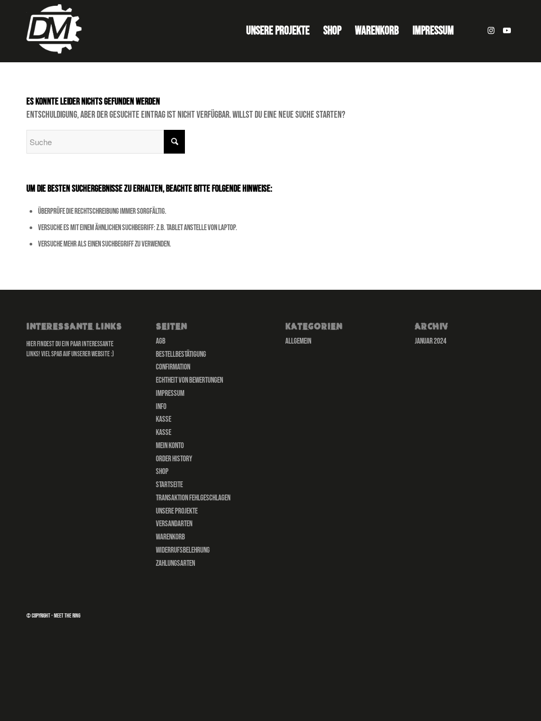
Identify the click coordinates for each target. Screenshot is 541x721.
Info (161, 407)
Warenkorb (170, 537)
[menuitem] (277, 31)
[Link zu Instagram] (491, 31)
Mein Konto (170, 446)
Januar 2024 (430, 341)
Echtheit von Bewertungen (189, 380)
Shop (162, 472)
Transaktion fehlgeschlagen (193, 498)
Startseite (169, 485)
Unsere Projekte (177, 511)
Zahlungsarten (175, 563)
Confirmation (173, 367)
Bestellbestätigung (181, 354)
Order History (174, 459)
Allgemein (298, 341)
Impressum (170, 393)
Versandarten (174, 524)
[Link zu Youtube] (507, 31)
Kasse (163, 419)
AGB (160, 341)
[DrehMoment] (56, 31)
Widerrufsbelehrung (183, 550)
